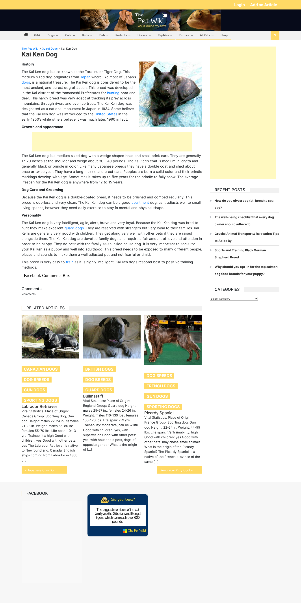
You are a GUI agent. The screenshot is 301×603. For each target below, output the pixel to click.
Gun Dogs (34, 390)
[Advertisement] (112, 141)
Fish (102, 35)
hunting (113, 93)
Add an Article (263, 4)
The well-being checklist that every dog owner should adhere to (244, 220)
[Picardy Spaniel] (173, 340)
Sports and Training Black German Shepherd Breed (240, 253)
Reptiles (163, 35)
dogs (26, 82)
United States (106, 114)
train (69, 262)
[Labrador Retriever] (50, 336)
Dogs (51, 35)
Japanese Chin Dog (41, 470)
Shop (224, 35)
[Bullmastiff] (112, 336)
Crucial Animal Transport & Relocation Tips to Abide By (247, 237)
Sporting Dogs (40, 400)
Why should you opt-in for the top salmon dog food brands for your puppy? (246, 270)
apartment (140, 202)
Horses (142, 35)
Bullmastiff (93, 396)
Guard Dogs (98, 390)
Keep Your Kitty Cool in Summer (181, 470)
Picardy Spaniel (158, 413)
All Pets (205, 35)
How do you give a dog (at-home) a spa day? (244, 204)
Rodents (121, 35)
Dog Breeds (36, 379)
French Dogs (161, 386)
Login (240, 4)
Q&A (37, 35)
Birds (85, 35)
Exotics (184, 35)
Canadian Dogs (41, 369)
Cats (68, 35)
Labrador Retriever (39, 406)
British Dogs (99, 369)
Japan (85, 77)
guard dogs (74, 228)
